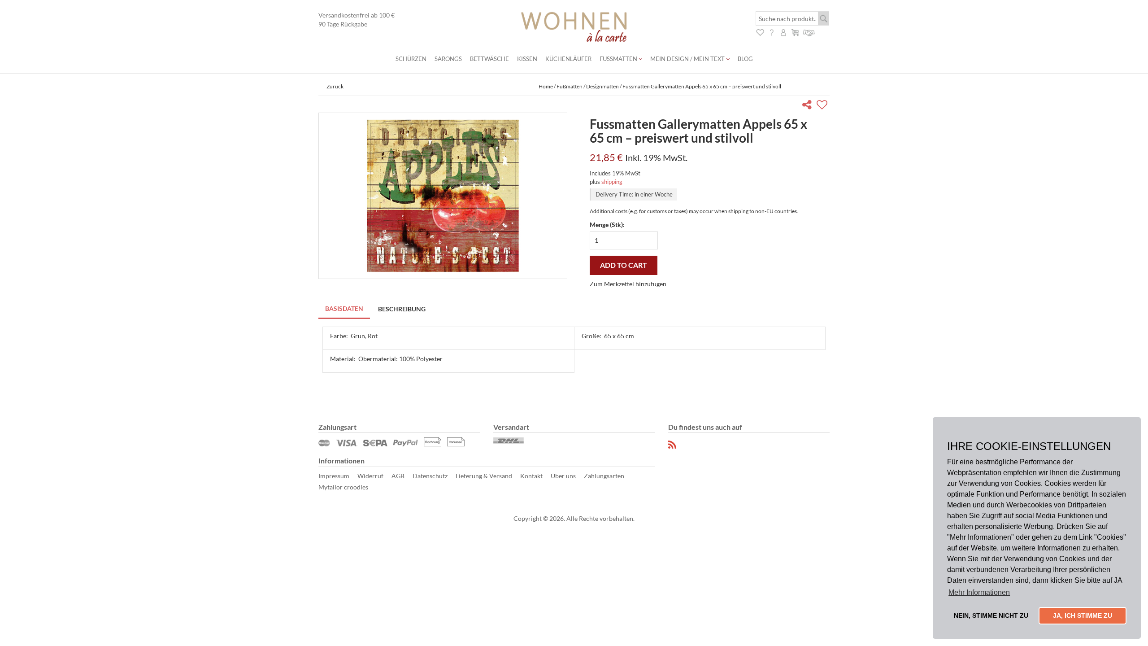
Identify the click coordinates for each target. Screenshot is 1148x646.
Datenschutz (430, 476)
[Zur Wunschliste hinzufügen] (823, 106)
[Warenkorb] (795, 31)
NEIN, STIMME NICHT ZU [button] (991, 615)
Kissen (527, 58)
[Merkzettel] (760, 31)
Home (546, 86)
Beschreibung (402, 309)
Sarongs (448, 58)
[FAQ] (771, 31)
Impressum (333, 476)
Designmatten (602, 86)
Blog (745, 58)
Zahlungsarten (604, 476)
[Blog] (672, 444)
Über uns (563, 476)
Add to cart (623, 265)
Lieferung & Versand (484, 476)
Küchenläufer (568, 58)
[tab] (344, 309)
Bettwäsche (489, 58)
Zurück (335, 86)
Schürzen (411, 58)
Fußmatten (619, 58)
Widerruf (370, 476)
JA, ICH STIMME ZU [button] (1082, 615)
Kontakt (531, 476)
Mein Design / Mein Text (688, 58)
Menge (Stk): (607, 224)
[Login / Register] (783, 31)
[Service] (809, 31)
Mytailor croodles (343, 487)
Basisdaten (344, 308)
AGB (397, 476)
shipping (611, 181)
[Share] (808, 106)
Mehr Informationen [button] (979, 592)
